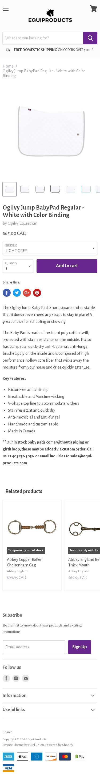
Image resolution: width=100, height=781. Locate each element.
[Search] (90, 38)
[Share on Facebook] (7, 293)
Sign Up (79, 647)
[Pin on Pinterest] (37, 293)
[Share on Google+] (27, 293)
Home (8, 66)
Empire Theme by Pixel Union (23, 745)
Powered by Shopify (59, 745)
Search (7, 732)
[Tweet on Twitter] (17, 293)
